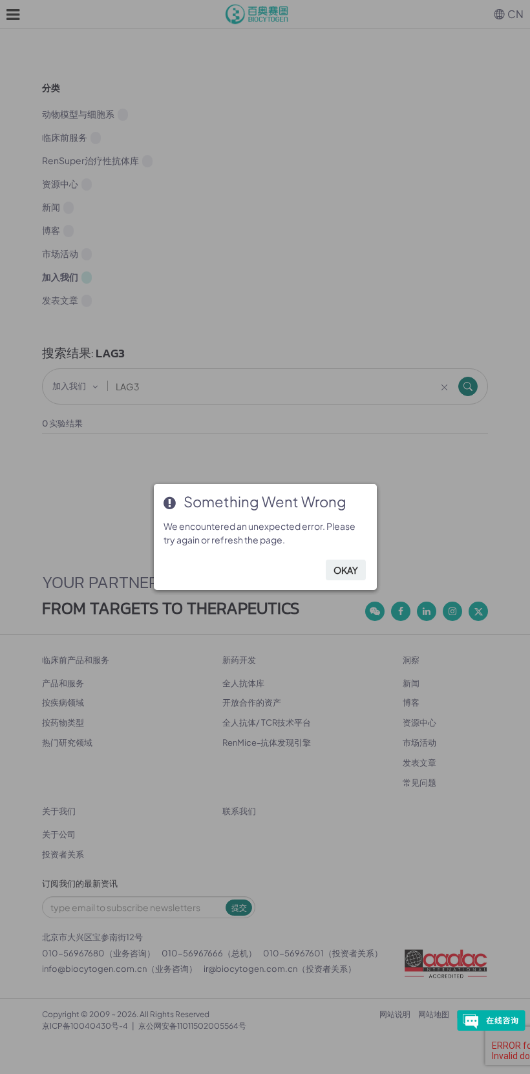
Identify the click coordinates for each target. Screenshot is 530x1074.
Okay (346, 570)
